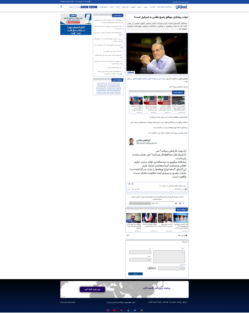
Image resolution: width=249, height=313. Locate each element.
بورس (145, 7)
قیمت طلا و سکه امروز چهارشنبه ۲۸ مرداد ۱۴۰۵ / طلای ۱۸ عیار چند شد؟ (108, 27)
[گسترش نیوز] (181, 7)
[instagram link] (121, 309)
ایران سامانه (63, 302)
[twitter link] (134, 309)
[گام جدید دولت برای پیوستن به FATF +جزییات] (165, 218)
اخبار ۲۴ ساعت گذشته (155, 302)
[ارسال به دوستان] (132, 184)
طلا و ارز (152, 7)
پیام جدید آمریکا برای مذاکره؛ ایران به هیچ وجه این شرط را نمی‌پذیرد (151, 108)
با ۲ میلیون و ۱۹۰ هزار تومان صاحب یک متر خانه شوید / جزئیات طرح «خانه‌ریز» (108, 62)
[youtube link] (114, 309)
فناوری (133, 7)
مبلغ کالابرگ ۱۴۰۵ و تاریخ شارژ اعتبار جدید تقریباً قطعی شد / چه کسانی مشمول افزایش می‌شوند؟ (108, 21)
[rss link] (141, 309)
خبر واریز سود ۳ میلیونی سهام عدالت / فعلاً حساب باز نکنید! (109, 46)
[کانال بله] (75, 30)
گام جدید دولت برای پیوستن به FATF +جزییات (165, 225)
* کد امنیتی (182, 265)
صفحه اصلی (168, 7)
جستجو (185, 302)
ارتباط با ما (77, 7)
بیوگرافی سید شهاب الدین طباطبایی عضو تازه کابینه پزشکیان (134, 226)
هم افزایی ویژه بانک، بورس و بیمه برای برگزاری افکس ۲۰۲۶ (109, 56)
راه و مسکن (125, 7)
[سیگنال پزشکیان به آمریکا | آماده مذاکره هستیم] (149, 218)
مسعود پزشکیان (163, 197)
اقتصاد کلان (160, 7)
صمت (111, 7)
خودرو (139, 7)
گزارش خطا (181, 235)
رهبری (181, 133)
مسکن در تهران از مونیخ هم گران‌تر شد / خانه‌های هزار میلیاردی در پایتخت (108, 40)
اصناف (117, 7)
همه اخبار (165, 302)
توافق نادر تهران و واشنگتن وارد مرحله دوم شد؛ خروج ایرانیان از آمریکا (164, 108)
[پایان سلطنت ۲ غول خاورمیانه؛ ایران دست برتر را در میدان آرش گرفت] (180, 203)
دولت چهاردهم (151, 197)
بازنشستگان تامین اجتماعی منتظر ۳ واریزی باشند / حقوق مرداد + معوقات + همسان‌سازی (110, 73)
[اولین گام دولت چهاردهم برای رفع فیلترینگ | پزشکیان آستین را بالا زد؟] (180, 218)
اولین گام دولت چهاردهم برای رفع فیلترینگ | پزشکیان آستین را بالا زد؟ (181, 226)
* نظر (182, 248)
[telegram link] (128, 309)
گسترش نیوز (112, 302)
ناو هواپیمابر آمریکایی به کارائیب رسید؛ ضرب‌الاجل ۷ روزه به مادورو (137, 108)
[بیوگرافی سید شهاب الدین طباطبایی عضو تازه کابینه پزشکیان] (133, 218)
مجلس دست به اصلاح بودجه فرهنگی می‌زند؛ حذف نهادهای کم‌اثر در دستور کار (178, 108)
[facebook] (184, 203)
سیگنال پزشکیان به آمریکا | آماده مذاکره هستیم (150, 225)
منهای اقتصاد (103, 7)
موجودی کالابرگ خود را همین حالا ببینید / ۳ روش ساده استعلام (108, 34)
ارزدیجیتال (92, 7)
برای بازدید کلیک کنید (92, 289)
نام (150, 248)
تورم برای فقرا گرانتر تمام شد (114, 68)
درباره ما (71, 7)
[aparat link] (107, 309)
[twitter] (176, 203)
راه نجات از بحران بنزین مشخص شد (113, 51)
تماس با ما (173, 302)
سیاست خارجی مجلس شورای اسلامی (145, 79)
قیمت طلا (83, 7)
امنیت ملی (162, 79)
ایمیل (149, 256)
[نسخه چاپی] (129, 184)
